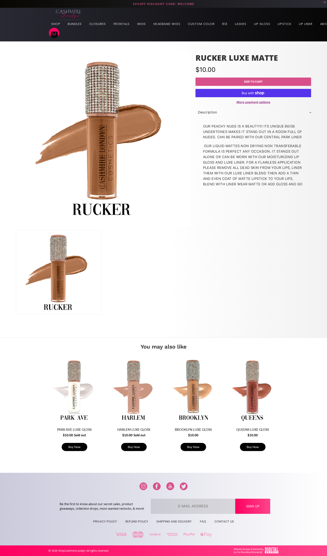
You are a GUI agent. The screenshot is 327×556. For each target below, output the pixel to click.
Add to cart (253, 81)
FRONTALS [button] (122, 24)
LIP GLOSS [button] (262, 24)
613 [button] (224, 24)
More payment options (253, 102)
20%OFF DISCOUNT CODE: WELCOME (163, 3)
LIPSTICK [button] (284, 24)
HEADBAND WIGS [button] (167, 24)
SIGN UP (252, 506)
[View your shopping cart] (54, 33)
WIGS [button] (141, 24)
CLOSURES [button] (97, 24)
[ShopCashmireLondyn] (68, 14)
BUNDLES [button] (75, 24)
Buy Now (74, 447)
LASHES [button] (241, 24)
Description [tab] (207, 112)
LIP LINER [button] (306, 24)
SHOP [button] (55, 24)
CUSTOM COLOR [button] (201, 24)
